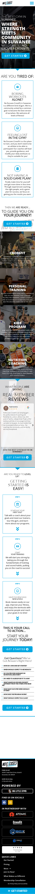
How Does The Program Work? (15, 694)
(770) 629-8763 (7, 781)
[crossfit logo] (17, 822)
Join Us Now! (9, 872)
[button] (2, 425)
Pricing (7, 864)
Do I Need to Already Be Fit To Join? (17, 678)
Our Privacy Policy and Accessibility (17, 884)
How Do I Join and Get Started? (15, 666)
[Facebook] (4, 802)
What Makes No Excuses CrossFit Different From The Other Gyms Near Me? (16, 683)
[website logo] (12, 3)
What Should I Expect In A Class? (16, 698)
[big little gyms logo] (18, 791)
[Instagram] (10, 802)
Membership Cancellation (15, 880)
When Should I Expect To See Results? (17, 669)
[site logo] (9, 764)
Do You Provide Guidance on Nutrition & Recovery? (14, 674)
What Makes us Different (14, 876)
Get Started (9, 860)
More (6, 868)
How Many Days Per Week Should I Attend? (16, 689)
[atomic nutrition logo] (17, 814)
